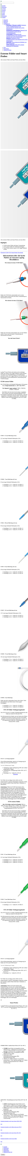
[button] (1, 4)
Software (5, 22)
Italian (3, 14)
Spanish (4, 10)
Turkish (3, 17)
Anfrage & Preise (7, 50)
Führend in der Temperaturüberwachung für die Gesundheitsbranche (16, 32)
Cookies (3, 1154)
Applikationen (6, 23)
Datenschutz (6, 1150)
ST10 (10, 252)
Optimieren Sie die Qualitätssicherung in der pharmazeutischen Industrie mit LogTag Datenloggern (16, 27)
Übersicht (5, 20)
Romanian (4, 16)
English (3, 5)
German (4, 8)
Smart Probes (14, 252)
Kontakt (5, 1146)
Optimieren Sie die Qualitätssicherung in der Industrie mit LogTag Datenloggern (16, 39)
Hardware (5, 21)
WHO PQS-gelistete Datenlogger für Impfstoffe (15, 45)
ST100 (6, 252)
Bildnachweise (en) (7, 1152)
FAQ (4, 47)
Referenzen (6, 1148)
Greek (3, 13)
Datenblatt (15, 774)
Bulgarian (4, 7)
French (3, 11)
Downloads (6, 48)
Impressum (5, 1149)
